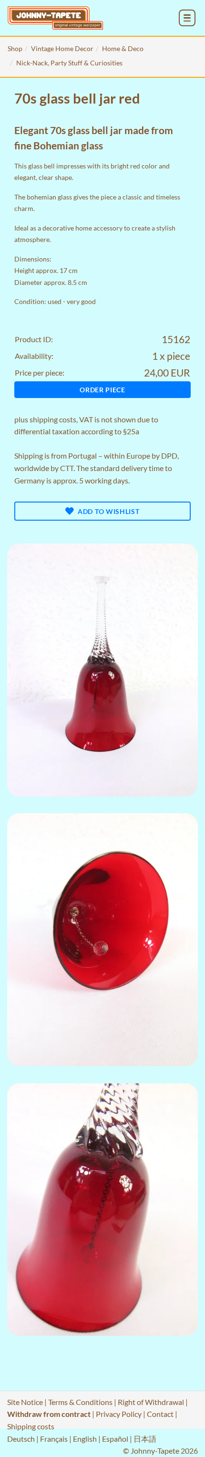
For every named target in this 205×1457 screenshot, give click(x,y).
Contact (160, 1413)
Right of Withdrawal (151, 1401)
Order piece (102, 390)
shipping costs (53, 419)
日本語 (144, 1438)
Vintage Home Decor (62, 48)
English (85, 1438)
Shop (15, 48)
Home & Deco (123, 48)
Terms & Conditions (80, 1401)
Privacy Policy (119, 1413)
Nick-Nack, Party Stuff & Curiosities (69, 63)
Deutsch (21, 1438)
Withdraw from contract (49, 1413)
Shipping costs (30, 1426)
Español (115, 1438)
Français (54, 1438)
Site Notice (25, 1401)
